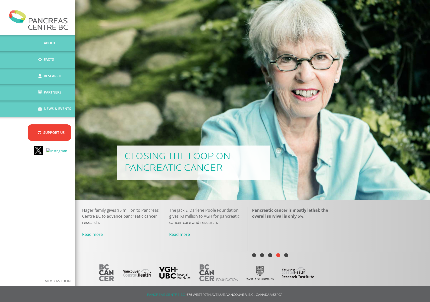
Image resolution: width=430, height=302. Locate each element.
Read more (92, 234)
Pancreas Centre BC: (166, 295)
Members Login (58, 281)
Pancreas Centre (38, 20)
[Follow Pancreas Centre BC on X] (38, 151)
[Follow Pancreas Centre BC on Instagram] (56, 150)
